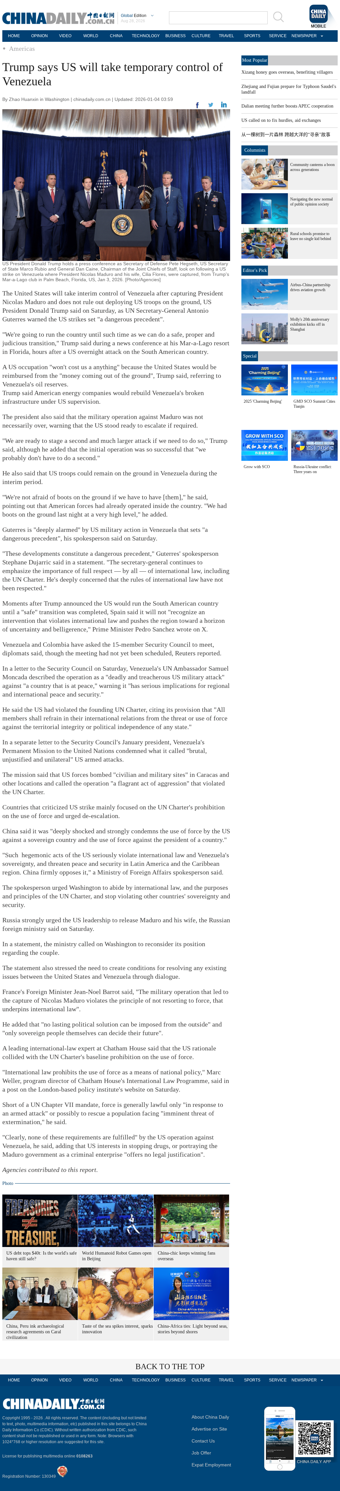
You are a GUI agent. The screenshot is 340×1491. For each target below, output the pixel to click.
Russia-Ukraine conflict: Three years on (313, 469)
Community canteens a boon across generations (312, 167)
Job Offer (201, 1452)
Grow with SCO (257, 466)
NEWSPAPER (303, 36)
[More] (198, 108)
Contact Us (203, 1441)
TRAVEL (226, 36)
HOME (14, 36)
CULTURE (201, 36)
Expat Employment (211, 1464)
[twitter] (224, 106)
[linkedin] (210, 107)
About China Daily (210, 1417)
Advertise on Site (209, 1429)
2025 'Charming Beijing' (263, 401)
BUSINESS (175, 36)
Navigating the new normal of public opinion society (311, 202)
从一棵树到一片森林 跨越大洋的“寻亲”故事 (285, 134)
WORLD (90, 36)
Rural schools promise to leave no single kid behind (310, 236)
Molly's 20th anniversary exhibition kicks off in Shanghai (309, 324)
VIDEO (65, 36)
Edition (133, 15)
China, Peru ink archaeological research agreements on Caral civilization (35, 1332)
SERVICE (278, 36)
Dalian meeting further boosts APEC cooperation (287, 106)
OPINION (39, 36)
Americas (22, 48)
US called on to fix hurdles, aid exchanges (281, 120)
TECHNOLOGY (146, 36)
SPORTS (252, 36)
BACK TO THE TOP (170, 1366)
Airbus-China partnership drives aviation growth (310, 287)
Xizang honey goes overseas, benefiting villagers (287, 72)
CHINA (116, 36)
